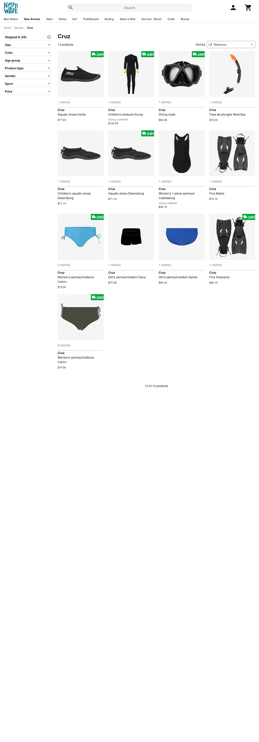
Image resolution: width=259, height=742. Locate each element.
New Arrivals (32, 19)
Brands (185, 19)
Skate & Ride (127, 19)
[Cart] (248, 7)
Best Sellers (11, 19)
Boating (109, 19)
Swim (49, 19)
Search (129, 7)
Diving (62, 19)
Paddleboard (91, 19)
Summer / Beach (151, 19)
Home (7, 28)
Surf (74, 19)
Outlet (171, 19)
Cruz (61, 110)
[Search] (70, 7)
